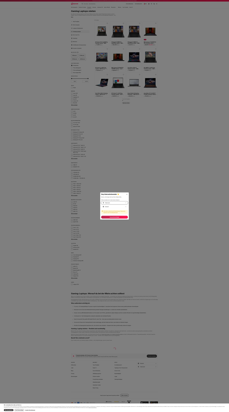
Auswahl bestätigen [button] (114, 217)
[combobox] (114, 202)
